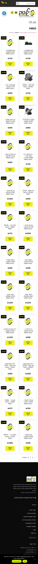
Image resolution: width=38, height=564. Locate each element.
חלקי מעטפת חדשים (30, 516)
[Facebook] (16, 12)
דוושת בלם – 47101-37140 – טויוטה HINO (28, 261)
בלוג (34, 529)
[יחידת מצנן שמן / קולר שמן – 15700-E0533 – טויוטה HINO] (28, 356)
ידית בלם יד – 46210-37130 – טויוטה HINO (28, 330)
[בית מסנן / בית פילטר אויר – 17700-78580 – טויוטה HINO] (28, 146)
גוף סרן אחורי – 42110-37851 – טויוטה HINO (10, 192)
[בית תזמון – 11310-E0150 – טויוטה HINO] (28, 183)
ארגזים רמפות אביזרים (29, 520)
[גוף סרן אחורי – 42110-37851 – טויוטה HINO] (10, 183)
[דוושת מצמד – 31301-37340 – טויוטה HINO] (10, 252)
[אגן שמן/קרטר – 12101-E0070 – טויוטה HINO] (28, 42)
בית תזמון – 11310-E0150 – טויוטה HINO (28, 192)
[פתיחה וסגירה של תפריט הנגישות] (4, 13)
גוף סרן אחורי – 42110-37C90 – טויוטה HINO (28, 226)
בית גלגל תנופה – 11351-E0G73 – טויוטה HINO (10, 121)
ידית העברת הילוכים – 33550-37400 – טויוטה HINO (10, 330)
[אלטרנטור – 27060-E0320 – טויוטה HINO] (28, 77)
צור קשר (33, 533)
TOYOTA (11, 32)
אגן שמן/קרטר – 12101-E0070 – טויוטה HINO (28, 52)
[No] (35, 559)
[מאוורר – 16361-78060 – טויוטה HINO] (10, 392)
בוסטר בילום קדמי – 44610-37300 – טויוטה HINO (28, 121)
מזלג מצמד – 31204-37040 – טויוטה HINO (28, 436)
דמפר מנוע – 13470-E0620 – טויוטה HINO (10, 296)
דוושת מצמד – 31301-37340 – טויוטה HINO (10, 261)
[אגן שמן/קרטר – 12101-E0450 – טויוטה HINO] (10, 42)
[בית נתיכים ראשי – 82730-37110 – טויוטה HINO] (10, 146)
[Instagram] (12, 12)
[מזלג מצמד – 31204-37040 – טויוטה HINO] (28, 427)
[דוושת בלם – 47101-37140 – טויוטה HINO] (28, 252)
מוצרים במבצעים (31, 523)
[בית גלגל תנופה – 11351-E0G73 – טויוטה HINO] (10, 112)
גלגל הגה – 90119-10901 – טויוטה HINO (10, 226)
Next (25, 457)
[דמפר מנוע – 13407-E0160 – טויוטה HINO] (28, 286)
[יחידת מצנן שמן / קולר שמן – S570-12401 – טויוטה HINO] (10, 356)
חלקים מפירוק (31, 513)
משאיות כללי (23, 32)
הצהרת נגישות (32, 537)
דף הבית (33, 32)
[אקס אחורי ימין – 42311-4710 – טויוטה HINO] (10, 77)
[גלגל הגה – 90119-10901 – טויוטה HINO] (10, 217)
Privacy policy (17, 561)
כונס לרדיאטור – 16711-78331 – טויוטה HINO (28, 401)
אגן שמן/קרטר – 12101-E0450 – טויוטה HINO (10, 52)
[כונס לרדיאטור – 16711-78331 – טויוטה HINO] (28, 392)
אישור (24, 561)
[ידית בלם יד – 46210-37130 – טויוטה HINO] (28, 321)
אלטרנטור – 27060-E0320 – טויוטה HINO (28, 86)
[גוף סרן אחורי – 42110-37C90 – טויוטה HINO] (28, 217)
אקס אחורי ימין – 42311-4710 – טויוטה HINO (10, 86)
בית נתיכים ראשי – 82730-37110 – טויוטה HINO (10, 156)
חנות (29, 32)
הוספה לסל (28, 63)
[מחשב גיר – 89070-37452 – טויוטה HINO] (10, 427)
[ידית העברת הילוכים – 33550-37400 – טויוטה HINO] (10, 321)
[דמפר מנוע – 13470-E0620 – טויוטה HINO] (10, 286)
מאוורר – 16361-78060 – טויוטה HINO (10, 401)
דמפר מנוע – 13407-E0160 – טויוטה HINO (28, 296)
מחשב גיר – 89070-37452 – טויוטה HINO (10, 436)
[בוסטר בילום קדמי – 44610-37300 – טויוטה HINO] (28, 112)
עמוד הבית (32, 510)
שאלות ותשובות (31, 526)
